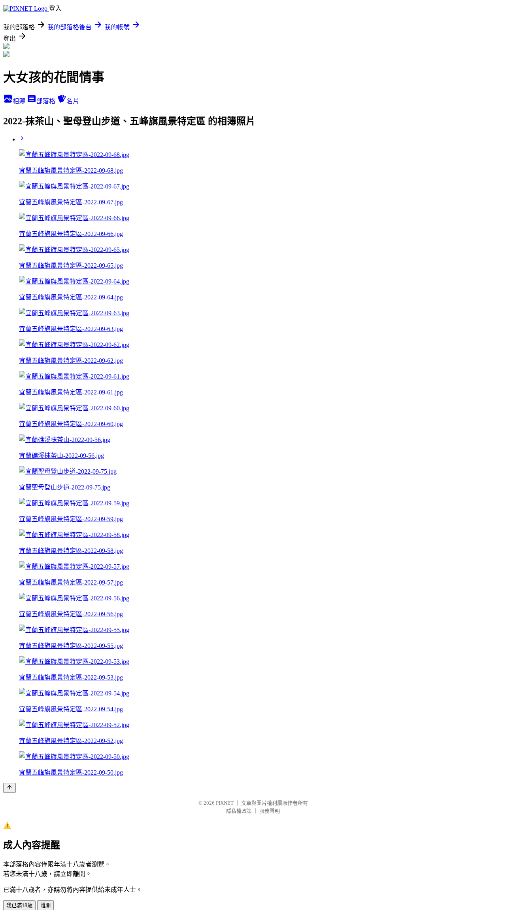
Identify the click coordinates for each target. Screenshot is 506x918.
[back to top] (9, 788)
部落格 (46, 101)
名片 (72, 101)
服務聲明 (269, 811)
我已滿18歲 (19, 905)
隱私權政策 (239, 811)
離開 (45, 905)
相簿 (20, 101)
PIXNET (225, 803)
